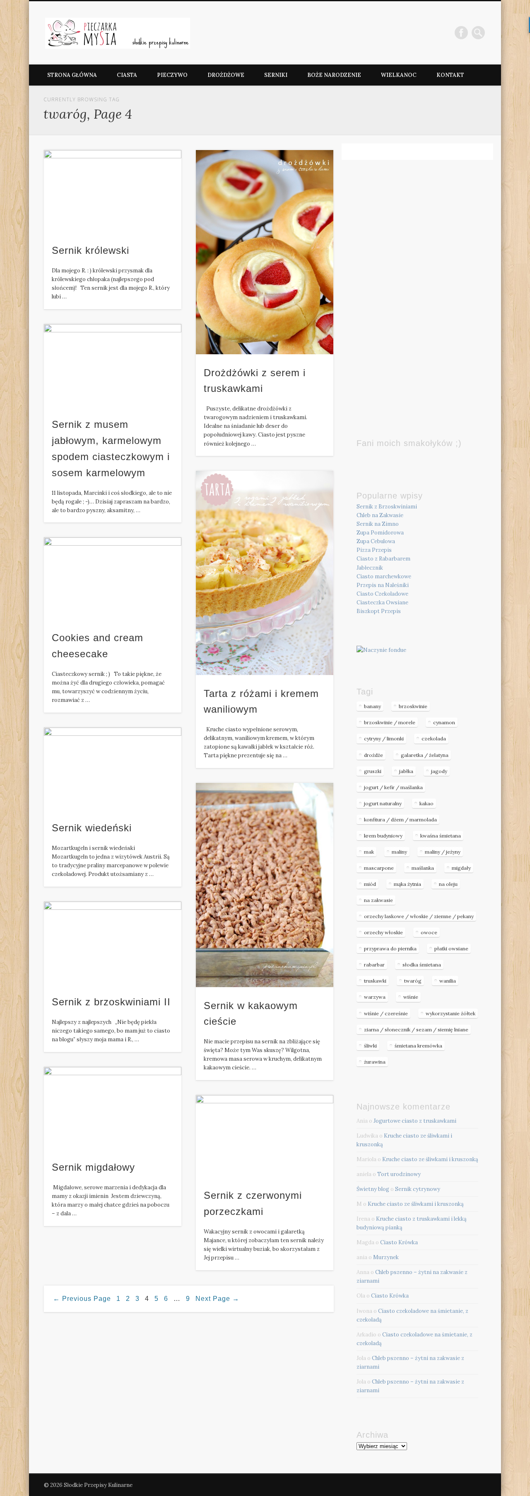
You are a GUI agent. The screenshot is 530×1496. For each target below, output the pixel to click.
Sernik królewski (90, 250)
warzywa (374, 997)
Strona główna (72, 75)
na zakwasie (378, 900)
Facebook (461, 32)
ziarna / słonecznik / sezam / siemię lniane (416, 1029)
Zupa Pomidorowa (380, 532)
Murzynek (386, 1257)
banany (372, 706)
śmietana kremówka (418, 1046)
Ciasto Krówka (399, 1242)
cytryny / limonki (384, 738)
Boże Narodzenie (334, 75)
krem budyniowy (383, 836)
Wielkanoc (399, 75)
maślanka (423, 868)
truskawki (375, 981)
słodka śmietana (421, 965)
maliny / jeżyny (442, 852)
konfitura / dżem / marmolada (400, 819)
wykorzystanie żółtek (450, 1013)
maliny (399, 852)
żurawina (374, 1062)
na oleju (448, 884)
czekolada (434, 738)
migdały (461, 868)
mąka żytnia (407, 884)
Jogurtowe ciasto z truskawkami (414, 1120)
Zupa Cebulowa (376, 541)
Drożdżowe (225, 75)
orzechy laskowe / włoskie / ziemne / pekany (419, 916)
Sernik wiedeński (92, 827)
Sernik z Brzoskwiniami (387, 506)
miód (370, 884)
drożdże (373, 755)
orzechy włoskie (383, 932)
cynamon (444, 722)
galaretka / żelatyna (424, 755)
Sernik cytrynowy (417, 1189)
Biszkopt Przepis (379, 611)
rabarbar (374, 965)
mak (369, 852)
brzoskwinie (413, 706)
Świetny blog (373, 1189)
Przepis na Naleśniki (383, 585)
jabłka (406, 771)
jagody (439, 771)
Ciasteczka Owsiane (382, 602)
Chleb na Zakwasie (380, 515)
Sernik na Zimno (378, 523)
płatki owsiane (451, 948)
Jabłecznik (370, 567)
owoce (429, 932)
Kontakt (450, 75)
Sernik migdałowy (93, 1167)
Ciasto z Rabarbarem (383, 558)
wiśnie (410, 997)
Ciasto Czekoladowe (382, 593)
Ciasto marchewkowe (384, 576)
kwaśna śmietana (440, 836)
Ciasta (127, 75)
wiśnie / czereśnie (386, 1013)
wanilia (447, 981)
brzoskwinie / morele (389, 722)
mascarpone (379, 868)
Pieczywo (172, 75)
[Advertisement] (417, 282)
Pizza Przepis (374, 550)
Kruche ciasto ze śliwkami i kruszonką (430, 1159)
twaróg (413, 981)
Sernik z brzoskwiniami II (111, 1001)
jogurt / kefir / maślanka (393, 787)
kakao (426, 803)
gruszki (372, 771)
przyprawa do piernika (390, 948)
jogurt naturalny (383, 803)
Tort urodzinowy (399, 1174)
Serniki (275, 75)
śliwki (370, 1046)
